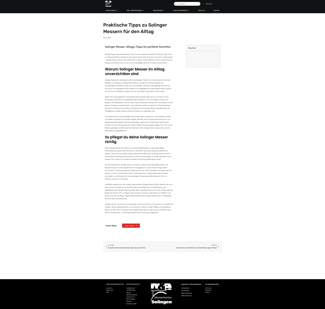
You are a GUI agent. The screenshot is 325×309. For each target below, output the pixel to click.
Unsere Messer (111, 10)
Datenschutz (109, 290)
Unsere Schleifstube (180, 10)
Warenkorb (208, 290)
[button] (217, 48)
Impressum (109, 288)
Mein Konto (208, 288)
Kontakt (216, 10)
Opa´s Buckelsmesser (134, 10)
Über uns (201, 10)
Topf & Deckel (157, 10)
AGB (107, 292)
